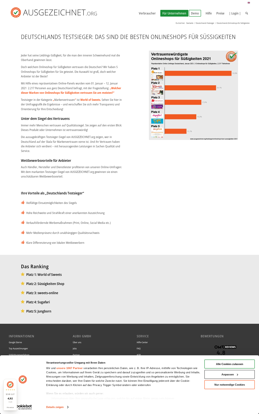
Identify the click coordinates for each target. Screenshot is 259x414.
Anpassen (227, 374)
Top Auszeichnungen (18, 348)
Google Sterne (15, 342)
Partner (76, 354)
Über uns (77, 342)
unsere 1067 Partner (69, 368)
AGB (139, 354)
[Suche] (246, 13)
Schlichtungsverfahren (19, 354)
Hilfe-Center (142, 342)
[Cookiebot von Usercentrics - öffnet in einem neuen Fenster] (22, 407)
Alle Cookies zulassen (229, 364)
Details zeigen (55, 407)
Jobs (75, 348)
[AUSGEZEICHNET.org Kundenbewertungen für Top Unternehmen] (59, 13)
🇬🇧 (249, 2)
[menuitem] (147, 13)
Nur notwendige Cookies (229, 384)
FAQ (139, 348)
